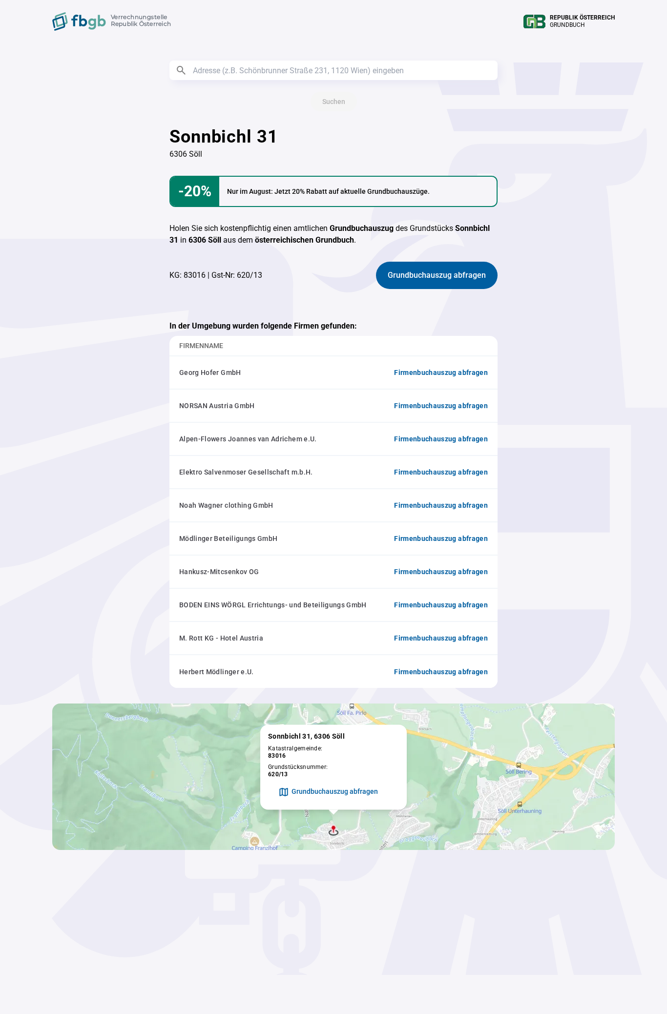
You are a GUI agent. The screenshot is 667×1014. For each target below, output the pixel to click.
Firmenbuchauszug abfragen (441, 372)
